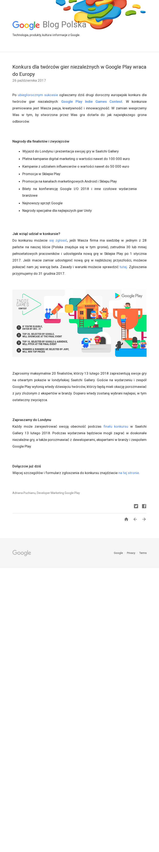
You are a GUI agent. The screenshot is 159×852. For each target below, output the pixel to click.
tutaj (123, 267)
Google (118, 552)
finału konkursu (116, 426)
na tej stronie (128, 473)
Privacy (131, 552)
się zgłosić (58, 240)
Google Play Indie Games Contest (91, 101)
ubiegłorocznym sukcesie (38, 95)
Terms (143, 552)
